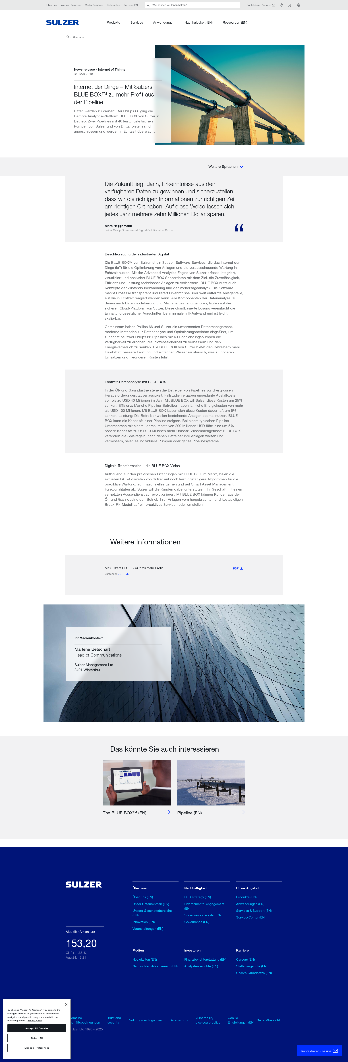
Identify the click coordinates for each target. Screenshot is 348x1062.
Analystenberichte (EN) (201, 966)
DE (127, 573)
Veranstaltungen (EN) (147, 928)
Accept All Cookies (37, 1028)
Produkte (113, 22)
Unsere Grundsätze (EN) (254, 973)
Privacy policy (35, 1020)
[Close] (66, 1004)
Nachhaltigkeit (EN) (199, 22)
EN (119, 573)
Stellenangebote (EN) (251, 966)
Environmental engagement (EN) (204, 906)
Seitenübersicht (268, 1020)
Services (136, 22)
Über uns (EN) (142, 897)
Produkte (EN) (246, 897)
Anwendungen (163, 22)
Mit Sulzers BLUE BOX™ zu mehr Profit (172, 568)
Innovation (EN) (143, 922)
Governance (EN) (196, 922)
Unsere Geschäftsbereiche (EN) (152, 913)
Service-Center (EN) (251, 917)
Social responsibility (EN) (202, 915)
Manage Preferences (36, 1047)
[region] (37, 1029)
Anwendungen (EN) (250, 904)
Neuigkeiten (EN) (144, 959)
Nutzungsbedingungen (145, 1020)
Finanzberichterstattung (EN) (205, 959)
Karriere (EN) (131, 5)
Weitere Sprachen (223, 166)
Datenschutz (178, 1020)
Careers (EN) (245, 959)
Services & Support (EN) (254, 911)
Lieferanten (113, 5)
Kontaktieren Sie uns (316, 1051)
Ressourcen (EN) (235, 22)
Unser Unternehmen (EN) (150, 904)
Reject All (37, 1038)
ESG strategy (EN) (197, 897)
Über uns (51, 5)
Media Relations (94, 5)
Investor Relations (71, 5)
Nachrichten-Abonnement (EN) (155, 966)
